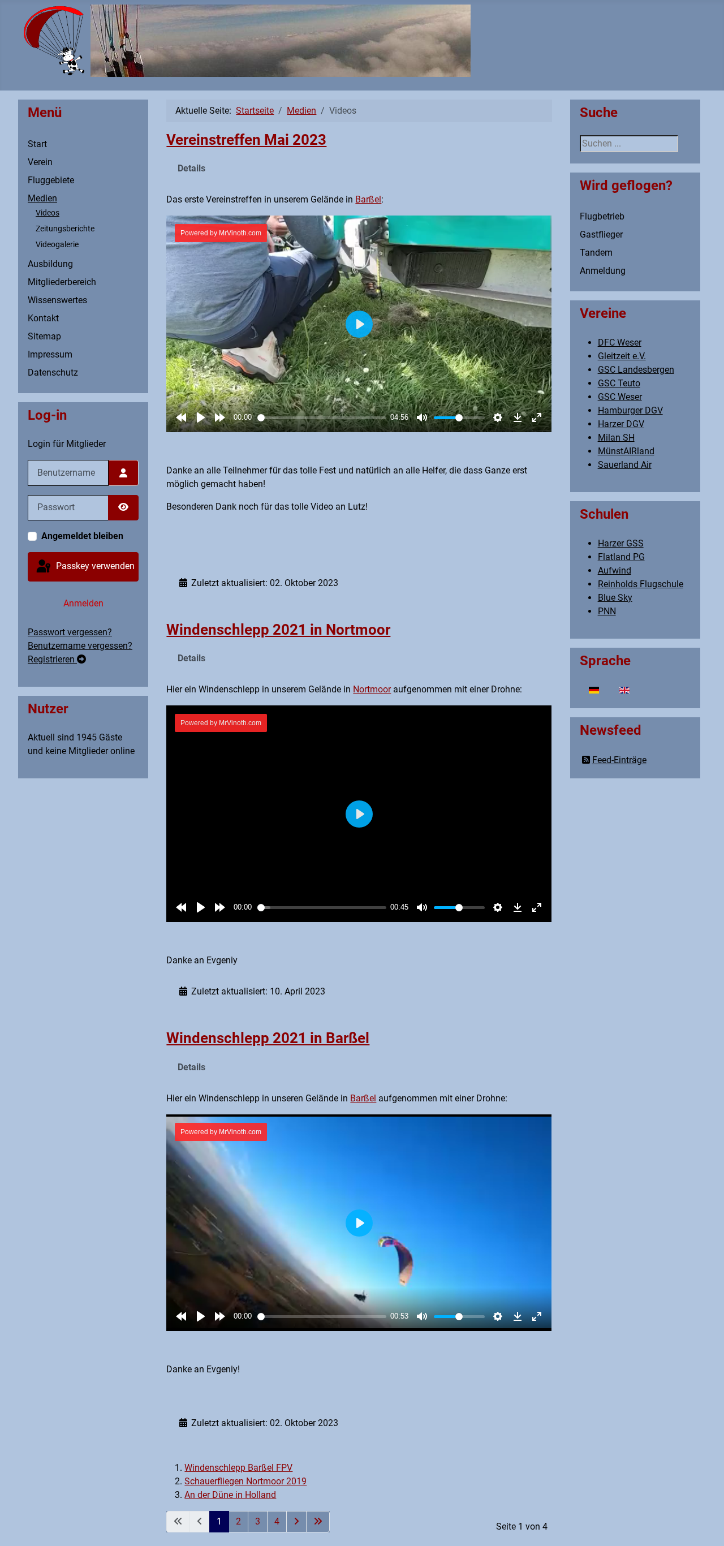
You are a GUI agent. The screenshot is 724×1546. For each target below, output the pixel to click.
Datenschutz (53, 372)
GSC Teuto (619, 383)
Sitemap (44, 336)
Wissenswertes (57, 300)
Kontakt (43, 318)
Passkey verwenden (94, 566)
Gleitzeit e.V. (622, 356)
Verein (40, 162)
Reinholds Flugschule (640, 584)
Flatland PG (621, 557)
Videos (47, 212)
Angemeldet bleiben (82, 536)
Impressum (50, 354)
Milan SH (616, 437)
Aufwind (614, 570)
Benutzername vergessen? (80, 645)
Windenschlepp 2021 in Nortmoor (278, 629)
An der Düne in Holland (230, 1494)
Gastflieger (601, 234)
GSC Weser (620, 396)
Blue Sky (615, 597)
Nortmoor (372, 689)
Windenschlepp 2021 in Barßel (267, 1038)
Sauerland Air (625, 464)
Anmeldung (603, 270)
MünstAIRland (626, 451)
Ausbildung (50, 264)
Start (37, 144)
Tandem (596, 252)
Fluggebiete (51, 180)
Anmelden (83, 603)
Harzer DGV (621, 424)
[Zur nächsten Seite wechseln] (296, 1521)
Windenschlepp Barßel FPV (238, 1467)
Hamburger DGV (630, 410)
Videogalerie (57, 244)
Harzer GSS (621, 543)
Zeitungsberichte (65, 228)
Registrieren (52, 659)
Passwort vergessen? (70, 632)
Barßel (368, 199)
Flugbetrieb (602, 216)
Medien (42, 198)
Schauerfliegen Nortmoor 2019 (245, 1481)
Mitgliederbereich (62, 282)
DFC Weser (619, 342)
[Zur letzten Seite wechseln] (318, 1521)
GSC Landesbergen (636, 369)
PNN (607, 611)
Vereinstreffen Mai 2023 (246, 139)
